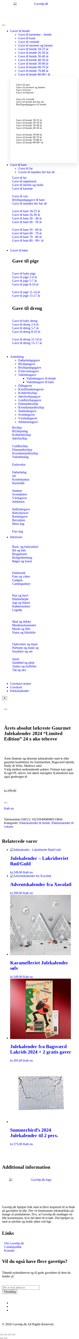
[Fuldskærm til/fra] (5, 1334)
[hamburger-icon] (3, 25)
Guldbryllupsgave (29, 400)
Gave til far (25, 168)
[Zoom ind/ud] (1, 1334)
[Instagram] (11, 1306)
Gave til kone (26, 38)
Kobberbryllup (27, 393)
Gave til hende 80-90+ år (34, 74)
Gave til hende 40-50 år (33, 60)
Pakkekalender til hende (34, 823)
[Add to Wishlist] (5, 802)
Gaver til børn (19, 250)
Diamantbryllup (28, 403)
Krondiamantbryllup (31, 407)
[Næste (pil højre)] (5, 1338)
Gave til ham (18, 164)
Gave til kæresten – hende (34, 34)
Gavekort (16, 687)
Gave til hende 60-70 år (33, 67)
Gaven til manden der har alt (36, 172)
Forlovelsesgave (28, 371)
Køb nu (9, 808)
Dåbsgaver (25, 385)
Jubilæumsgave (28, 422)
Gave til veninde (28, 41)
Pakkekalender (19, 691)
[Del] (9, 1334)
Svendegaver (26, 414)
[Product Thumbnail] (5, 709)
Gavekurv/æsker (20, 683)
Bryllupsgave (26, 364)
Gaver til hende (20, 31)
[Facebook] (11, 1303)
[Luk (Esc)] (13, 1334)
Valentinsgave (27, 374)
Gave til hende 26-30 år (33, 52)
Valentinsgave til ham (40, 382)
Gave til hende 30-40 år (33, 56)
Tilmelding (10, 1291)
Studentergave (27, 411)
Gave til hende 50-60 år (33, 63)
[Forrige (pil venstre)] (1, 1338)
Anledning (17, 356)
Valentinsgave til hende (41, 378)
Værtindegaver (27, 418)
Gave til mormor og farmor (35, 45)
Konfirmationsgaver (31, 389)
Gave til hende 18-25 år (33, 49)
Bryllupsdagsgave (29, 367)
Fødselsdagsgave (29, 360)
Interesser (16, 537)
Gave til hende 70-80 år (33, 70)
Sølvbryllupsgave (29, 396)
